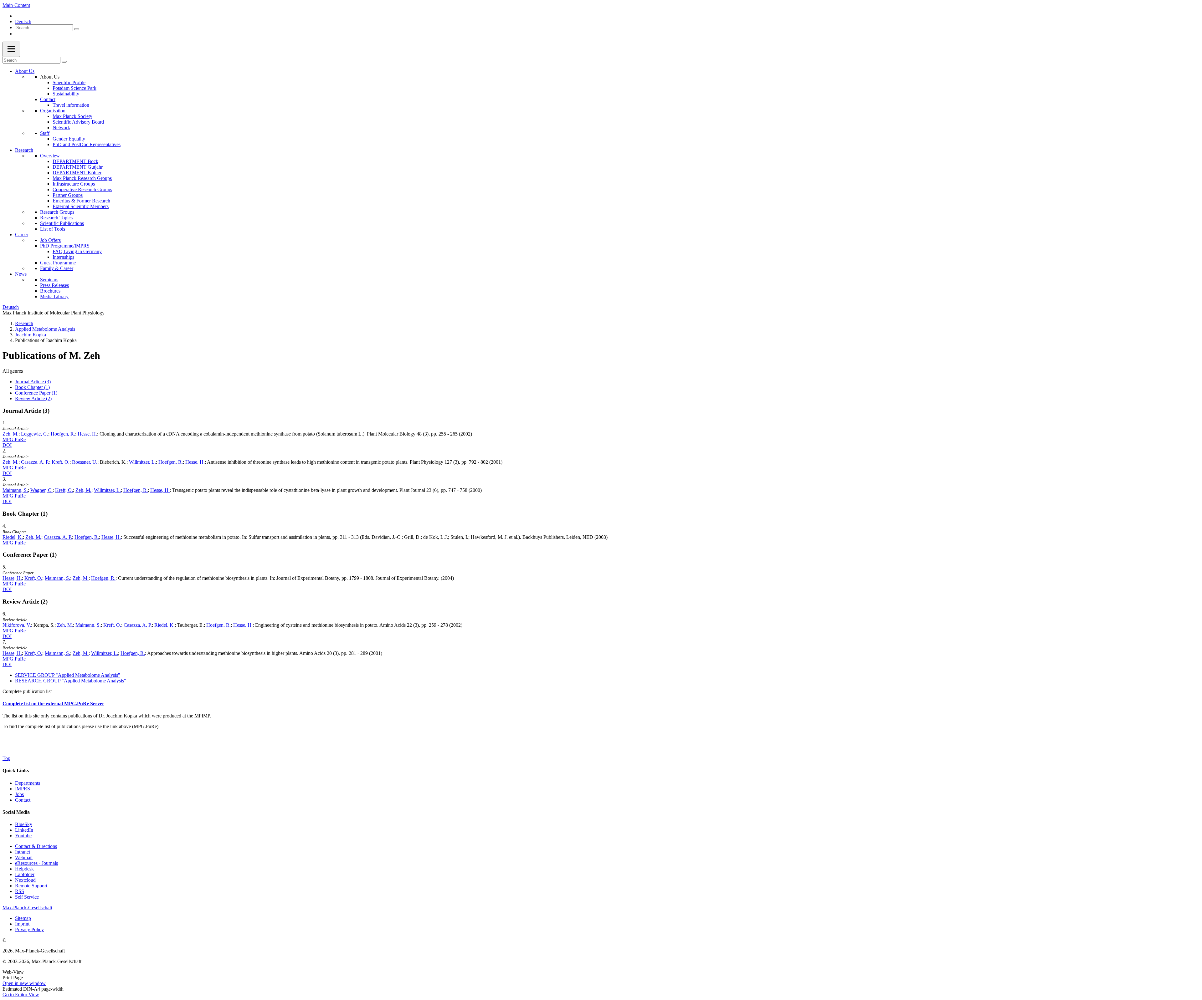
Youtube (23, 835)
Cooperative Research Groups (82, 189)
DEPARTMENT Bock (75, 161)
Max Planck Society (72, 116)
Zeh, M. (10, 433)
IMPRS (22, 788)
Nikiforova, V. (17, 625)
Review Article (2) (33, 398)
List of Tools (52, 229)
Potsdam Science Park (74, 88)
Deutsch (23, 21)
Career (21, 234)
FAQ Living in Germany (77, 251)
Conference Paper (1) (36, 392)
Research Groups (57, 212)
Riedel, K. (13, 537)
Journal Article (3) (33, 381)
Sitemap (23, 918)
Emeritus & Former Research (81, 200)
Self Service (27, 897)
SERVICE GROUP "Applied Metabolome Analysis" (67, 675)
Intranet (22, 852)
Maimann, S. (15, 490)
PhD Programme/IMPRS (65, 245)
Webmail (24, 857)
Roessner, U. (84, 462)
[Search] (76, 29)
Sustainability (66, 93)
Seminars (49, 279)
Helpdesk (24, 868)
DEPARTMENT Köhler (77, 172)
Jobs (19, 794)
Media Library (54, 296)
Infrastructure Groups (74, 183)
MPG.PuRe (14, 439)
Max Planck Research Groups (82, 178)
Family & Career (56, 268)
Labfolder (24, 874)
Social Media (16, 812)
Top (6, 758)
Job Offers (50, 240)
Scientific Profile (69, 82)
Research (24, 150)
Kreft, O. (60, 462)
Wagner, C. (41, 490)
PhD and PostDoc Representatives (87, 144)
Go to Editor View (21, 994)
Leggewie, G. (34, 433)
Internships (63, 257)
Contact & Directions (36, 846)
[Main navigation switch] (11, 49)
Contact (47, 99)
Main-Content (16, 5)
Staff (44, 133)
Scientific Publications (62, 223)
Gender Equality (69, 138)
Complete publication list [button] (27, 691)
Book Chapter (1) (32, 387)
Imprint (22, 923)
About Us (24, 71)
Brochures (50, 290)
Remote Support (31, 885)
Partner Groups (68, 195)
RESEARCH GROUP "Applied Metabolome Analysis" (70, 680)
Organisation (52, 110)
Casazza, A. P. (35, 462)
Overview (50, 155)
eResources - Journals (36, 863)
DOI (7, 445)
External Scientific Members (81, 206)
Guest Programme (58, 262)
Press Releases (54, 285)
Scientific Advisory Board (78, 122)
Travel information (71, 105)
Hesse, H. (87, 433)
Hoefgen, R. (63, 433)
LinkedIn (24, 830)
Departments (27, 783)
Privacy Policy (29, 929)
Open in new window (24, 983)
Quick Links (16, 770)
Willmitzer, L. (142, 462)
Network (61, 127)
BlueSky (23, 824)
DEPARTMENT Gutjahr (78, 167)
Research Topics (56, 217)
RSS (19, 891)
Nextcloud (25, 880)
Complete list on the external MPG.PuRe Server (53, 703)
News (21, 274)
